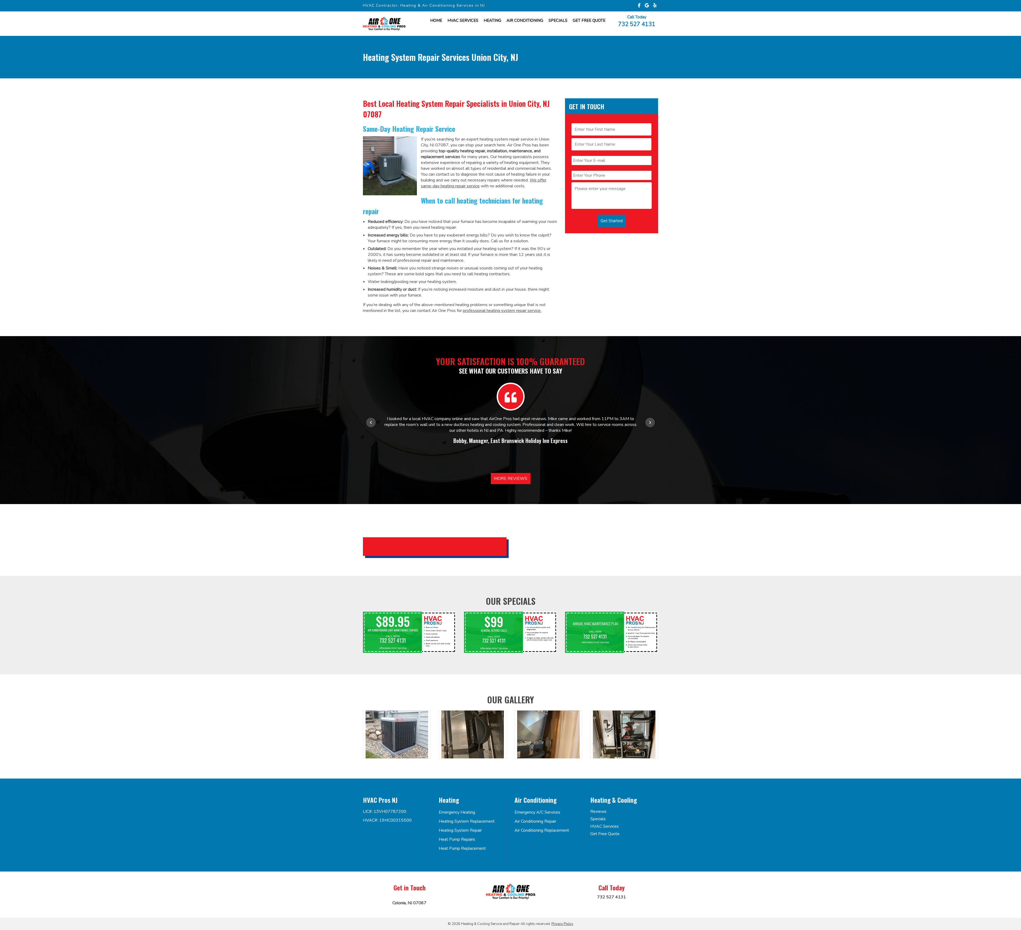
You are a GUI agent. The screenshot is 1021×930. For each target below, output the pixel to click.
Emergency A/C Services (537, 812)
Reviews (598, 811)
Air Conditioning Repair (535, 821)
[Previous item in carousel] (371, 422)
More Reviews (510, 478)
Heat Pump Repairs (457, 839)
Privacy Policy (562, 923)
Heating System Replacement (467, 821)
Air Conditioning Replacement (541, 830)
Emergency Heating (457, 812)
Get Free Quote (605, 834)
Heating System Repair (460, 830)
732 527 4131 (636, 23)
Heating (492, 20)
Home (436, 20)
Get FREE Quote (589, 20)
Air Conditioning (525, 20)
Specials (558, 20)
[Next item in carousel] (650, 422)
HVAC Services (462, 20)
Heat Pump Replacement (462, 848)
